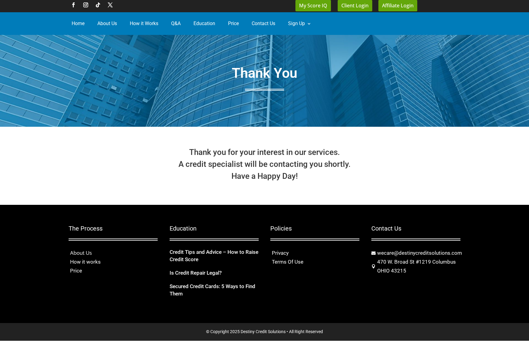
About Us (107, 23)
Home (78, 23)
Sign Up (296, 23)
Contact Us (263, 23)
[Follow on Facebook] (73, 5)
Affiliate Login (398, 5)
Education (204, 23)
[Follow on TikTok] (98, 5)
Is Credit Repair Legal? (196, 273)
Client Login (355, 5)
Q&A (176, 23)
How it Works (144, 23)
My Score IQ (313, 5)
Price (233, 23)
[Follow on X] (110, 5)
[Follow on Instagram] (86, 5)
